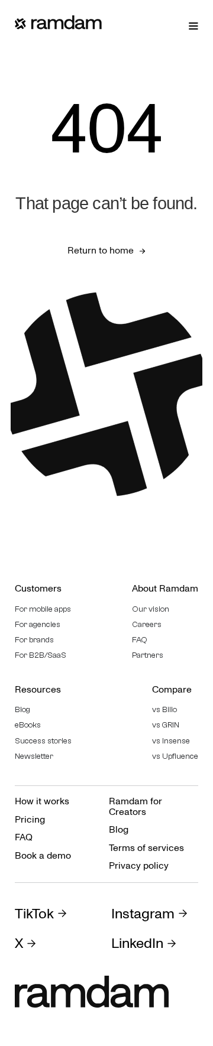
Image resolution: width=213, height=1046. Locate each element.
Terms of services (146, 848)
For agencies (37, 624)
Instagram (143, 914)
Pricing (30, 819)
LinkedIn (137, 944)
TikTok (34, 914)
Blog (22, 709)
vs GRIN (165, 725)
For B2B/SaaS (40, 655)
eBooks (28, 725)
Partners (147, 655)
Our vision (150, 609)
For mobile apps (43, 609)
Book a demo (43, 855)
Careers (147, 624)
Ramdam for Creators (135, 807)
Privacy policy (139, 865)
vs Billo (164, 709)
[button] (193, 25)
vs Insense (171, 741)
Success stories (43, 741)
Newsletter (34, 756)
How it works (42, 801)
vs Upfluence (175, 756)
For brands (34, 640)
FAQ (139, 640)
